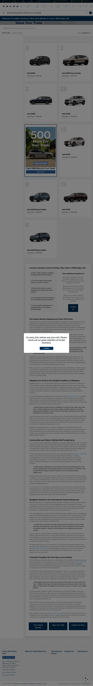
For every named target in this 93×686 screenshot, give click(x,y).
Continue (46, 348)
